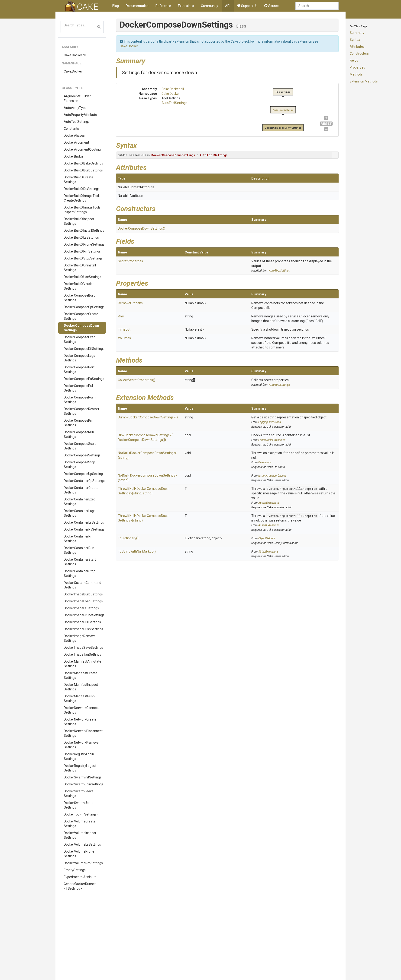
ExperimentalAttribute (80, 877)
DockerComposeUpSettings (84, 474)
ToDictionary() (128, 538)
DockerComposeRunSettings (79, 434)
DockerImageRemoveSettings (80, 638)
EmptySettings (75, 870)
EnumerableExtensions (271, 440)
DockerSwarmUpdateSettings (79, 805)
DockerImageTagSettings (82, 654)
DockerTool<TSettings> (81, 814)
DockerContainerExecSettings (79, 501)
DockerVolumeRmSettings (83, 863)
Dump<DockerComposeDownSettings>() (148, 417)
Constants (71, 128)
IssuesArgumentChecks (272, 475)
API (227, 6)
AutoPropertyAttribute (80, 115)
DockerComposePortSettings (79, 369)
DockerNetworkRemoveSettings (81, 745)
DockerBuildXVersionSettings (79, 286)
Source (273, 6)
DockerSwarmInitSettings (82, 777)
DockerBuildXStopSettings (83, 258)
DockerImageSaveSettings (83, 647)
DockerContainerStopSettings (79, 573)
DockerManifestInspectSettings (81, 687)
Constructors (359, 53)
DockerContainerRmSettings (79, 538)
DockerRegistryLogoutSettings (80, 768)
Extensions (186, 6)
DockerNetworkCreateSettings (80, 722)
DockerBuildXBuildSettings (83, 170)
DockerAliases (74, 135)
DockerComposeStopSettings (79, 464)
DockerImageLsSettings (81, 608)
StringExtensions (268, 551)
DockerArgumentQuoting (82, 149)
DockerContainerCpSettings (84, 481)
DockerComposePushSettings (80, 399)
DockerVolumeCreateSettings (79, 823)
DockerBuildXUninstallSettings (80, 267)
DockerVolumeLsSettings (82, 844)
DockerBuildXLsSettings (81, 237)
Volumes (124, 338)
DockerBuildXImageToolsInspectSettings (82, 209)
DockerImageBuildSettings (83, 594)
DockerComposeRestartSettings (81, 411)
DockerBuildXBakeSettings (83, 163)
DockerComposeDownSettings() (141, 228)
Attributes (357, 46)
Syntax (355, 39)
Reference (163, 6)
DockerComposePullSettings (79, 388)
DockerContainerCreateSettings (81, 490)
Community (209, 6)
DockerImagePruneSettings (84, 615)
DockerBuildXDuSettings (82, 189)
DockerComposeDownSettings (81, 328)
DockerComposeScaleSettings (80, 446)
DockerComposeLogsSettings (79, 358)
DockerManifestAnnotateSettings (82, 664)
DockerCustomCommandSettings (82, 585)
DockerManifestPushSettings (79, 698)
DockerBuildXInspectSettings (79, 221)
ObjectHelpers (266, 538)
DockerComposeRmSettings (78, 423)
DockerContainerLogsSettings (79, 513)
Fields (354, 60)
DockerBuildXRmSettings (82, 251)
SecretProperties (130, 261)
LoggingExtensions (269, 422)
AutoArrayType (75, 108)
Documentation (137, 6)
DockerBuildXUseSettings (82, 277)
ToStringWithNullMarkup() (137, 551)
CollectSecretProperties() (136, 380)
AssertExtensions (268, 502)
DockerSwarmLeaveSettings (79, 793)
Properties (357, 67)
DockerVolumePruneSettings (79, 854)
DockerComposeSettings (82, 455)
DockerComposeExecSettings (79, 339)
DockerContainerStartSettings (80, 562)
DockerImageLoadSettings (83, 601)
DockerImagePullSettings (82, 622)
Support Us (248, 6)
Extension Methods (364, 81)
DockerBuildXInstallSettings (84, 230)
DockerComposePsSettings (84, 379)
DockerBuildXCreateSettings (78, 179)
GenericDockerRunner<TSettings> (80, 886)
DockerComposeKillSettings (84, 349)
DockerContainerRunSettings (79, 550)
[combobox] (317, 6)
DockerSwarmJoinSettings (83, 784)
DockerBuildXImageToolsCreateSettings (82, 198)
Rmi (121, 316)
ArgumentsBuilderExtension (77, 98)
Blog (115, 6)
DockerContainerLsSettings (84, 522)
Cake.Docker (73, 71)
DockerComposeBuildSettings (79, 298)
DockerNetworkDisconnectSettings (83, 733)
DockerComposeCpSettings (84, 307)
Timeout (124, 329)
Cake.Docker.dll (75, 55)
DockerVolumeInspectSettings (80, 835)
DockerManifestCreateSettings (80, 675)
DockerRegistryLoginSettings (79, 756)
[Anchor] (148, 60)
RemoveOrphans (130, 303)
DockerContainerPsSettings (84, 529)
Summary (357, 33)
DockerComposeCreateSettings (81, 316)
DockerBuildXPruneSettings (84, 244)
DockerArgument (76, 142)
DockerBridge (74, 156)
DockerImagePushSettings (83, 629)
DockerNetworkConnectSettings (81, 710)
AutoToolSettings (77, 121)
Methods (356, 74)
